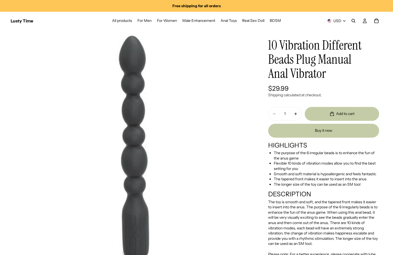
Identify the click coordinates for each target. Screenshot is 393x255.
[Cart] (376, 21)
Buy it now (323, 130)
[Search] (353, 21)
